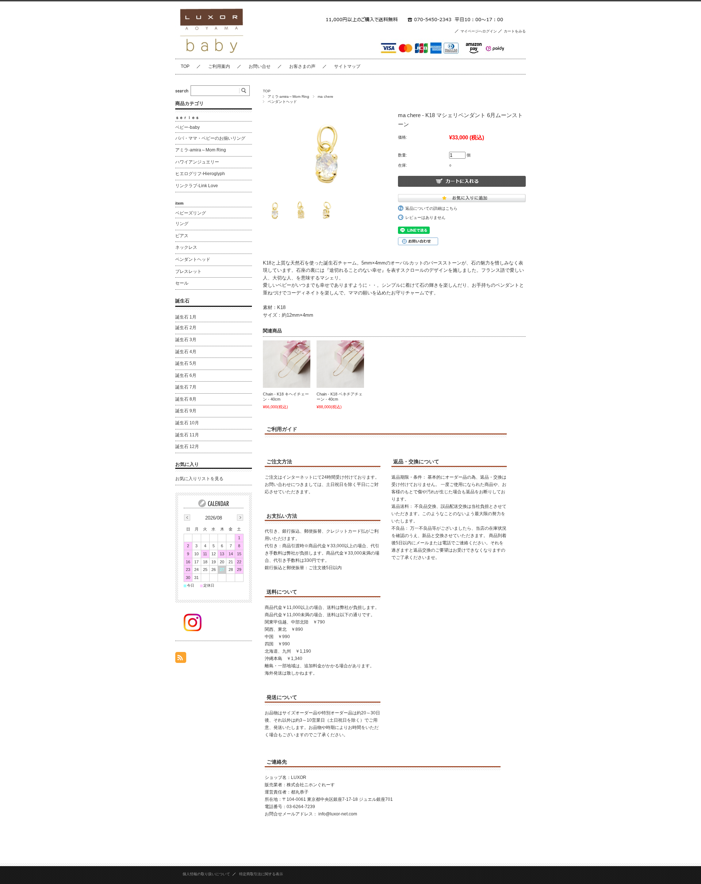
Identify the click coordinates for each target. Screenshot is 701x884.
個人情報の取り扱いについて (206, 874)
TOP (185, 66)
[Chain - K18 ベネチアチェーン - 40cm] (340, 364)
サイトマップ (347, 66)
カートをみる (515, 31)
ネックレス (186, 247)
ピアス (181, 235)
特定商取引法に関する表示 (261, 874)
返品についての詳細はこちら (431, 208)
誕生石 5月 (185, 363)
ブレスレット (188, 271)
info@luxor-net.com (337, 814)
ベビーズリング (190, 213)
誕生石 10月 (187, 422)
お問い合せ (260, 66)
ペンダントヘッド (282, 102)
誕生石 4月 (185, 351)
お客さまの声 (302, 66)
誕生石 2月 (185, 327)
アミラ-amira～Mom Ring (288, 96)
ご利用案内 (219, 66)
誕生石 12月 (187, 446)
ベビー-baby (187, 127)
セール (181, 283)
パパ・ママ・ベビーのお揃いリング (210, 138)
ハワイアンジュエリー (197, 162)
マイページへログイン (478, 31)
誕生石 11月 (187, 434)
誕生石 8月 (185, 399)
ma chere (325, 96)
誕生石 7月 (185, 387)
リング (181, 223)
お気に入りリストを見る (199, 478)
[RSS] (180, 659)
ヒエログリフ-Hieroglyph (200, 173)
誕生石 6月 (185, 375)
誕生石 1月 (185, 317)
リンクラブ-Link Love (196, 185)
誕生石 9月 (185, 410)
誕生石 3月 (185, 339)
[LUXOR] (211, 53)
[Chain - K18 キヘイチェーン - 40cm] (286, 364)
